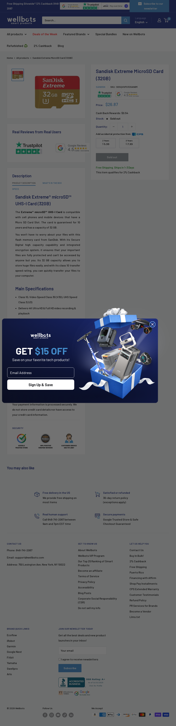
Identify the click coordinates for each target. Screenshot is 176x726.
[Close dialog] (152, 324)
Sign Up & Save (41, 384)
